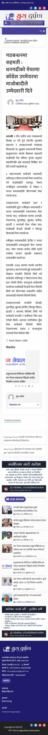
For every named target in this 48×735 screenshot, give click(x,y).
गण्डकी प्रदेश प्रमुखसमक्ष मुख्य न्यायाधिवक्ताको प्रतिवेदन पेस (25, 509)
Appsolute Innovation (29, 730)
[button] (41, 31)
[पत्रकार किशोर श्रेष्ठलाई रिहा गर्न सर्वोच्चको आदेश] (7, 536)
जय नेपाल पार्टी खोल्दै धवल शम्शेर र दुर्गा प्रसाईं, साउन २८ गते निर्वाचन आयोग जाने (29, 582)
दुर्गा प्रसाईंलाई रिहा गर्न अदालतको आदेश (27, 597)
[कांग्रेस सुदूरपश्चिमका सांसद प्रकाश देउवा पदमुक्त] (7, 523)
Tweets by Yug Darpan (11, 711)
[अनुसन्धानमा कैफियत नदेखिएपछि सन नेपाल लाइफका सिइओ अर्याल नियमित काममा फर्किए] (15, 360)
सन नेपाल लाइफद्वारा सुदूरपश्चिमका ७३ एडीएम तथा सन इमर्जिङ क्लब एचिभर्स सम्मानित (29, 549)
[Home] (6, 39)
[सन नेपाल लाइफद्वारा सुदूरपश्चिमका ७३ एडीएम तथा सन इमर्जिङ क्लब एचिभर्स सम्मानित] (7, 549)
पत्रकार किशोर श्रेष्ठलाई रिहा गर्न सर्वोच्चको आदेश (26, 535)
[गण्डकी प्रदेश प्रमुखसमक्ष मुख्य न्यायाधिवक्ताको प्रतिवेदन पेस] (7, 510)
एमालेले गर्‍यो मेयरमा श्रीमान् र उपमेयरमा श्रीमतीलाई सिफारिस (23, 439)
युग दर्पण (19, 100)
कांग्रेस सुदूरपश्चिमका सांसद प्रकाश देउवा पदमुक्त (29, 522)
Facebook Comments (12, 420)
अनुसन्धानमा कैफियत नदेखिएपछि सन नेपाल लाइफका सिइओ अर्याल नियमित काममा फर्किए (29, 566)
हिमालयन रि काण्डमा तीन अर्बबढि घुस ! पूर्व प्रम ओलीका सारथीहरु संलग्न (23, 451)
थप (3, 707)
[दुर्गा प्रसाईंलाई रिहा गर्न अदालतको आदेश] (7, 598)
